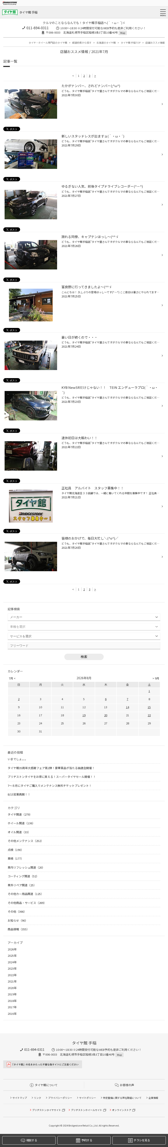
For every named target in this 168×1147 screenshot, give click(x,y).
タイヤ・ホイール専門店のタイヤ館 (48, 42)
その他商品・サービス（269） (27, 903)
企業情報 (153, 1097)
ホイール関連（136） (21, 823)
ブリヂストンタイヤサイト (46, 1110)
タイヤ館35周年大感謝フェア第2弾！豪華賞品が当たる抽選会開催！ (51, 768)
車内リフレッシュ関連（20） (26, 867)
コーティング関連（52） (23, 876)
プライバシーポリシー (60, 1097)
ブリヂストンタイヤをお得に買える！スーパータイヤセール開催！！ (52, 777)
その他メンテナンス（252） (26, 841)
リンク (37, 1097)
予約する (86, 1140)
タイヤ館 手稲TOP (130, 42)
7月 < (12, 678)
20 (105, 715)
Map (122, 32)
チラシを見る (142, 1140)
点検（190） (16, 850)
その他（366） (17, 911)
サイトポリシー (87, 1097)
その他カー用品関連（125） (26, 894)
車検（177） (16, 858)
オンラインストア (121, 1110)
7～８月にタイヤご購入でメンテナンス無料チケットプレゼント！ (50, 786)
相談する (31, 1140)
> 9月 (155, 678)
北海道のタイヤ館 (106, 42)
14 (127, 707)
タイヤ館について (46, 1085)
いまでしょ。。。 (18, 759)
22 (149, 715)
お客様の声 (127, 1085)
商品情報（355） (18, 929)
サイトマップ (19, 1097)
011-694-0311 (37, 27)
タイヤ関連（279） (20, 814)
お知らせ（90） (18, 920)
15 (149, 707)
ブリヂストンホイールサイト (86, 1110)
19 (84, 715)
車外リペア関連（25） (22, 885)
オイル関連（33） (19, 832)
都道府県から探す (81, 42)
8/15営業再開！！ (19, 794)
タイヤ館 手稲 (28, 12)
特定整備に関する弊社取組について (122, 1097)
